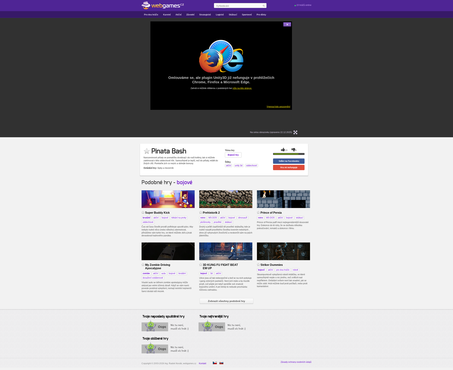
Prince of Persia (271, 212)
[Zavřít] (287, 24)
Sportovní (247, 14)
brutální (182, 273)
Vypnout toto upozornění (278, 106)
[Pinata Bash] (221, 363)
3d (211, 273)
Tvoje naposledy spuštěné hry (163, 316)
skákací (228, 222)
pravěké (218, 222)
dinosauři (242, 217)
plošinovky (205, 222)
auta (163, 273)
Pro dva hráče (151, 14)
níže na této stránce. (242, 88)
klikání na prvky (178, 217)
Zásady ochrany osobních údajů (296, 362)
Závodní (190, 14)
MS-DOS (212, 217)
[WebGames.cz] (163, 5)
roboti (295, 270)
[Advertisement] (106, 74)
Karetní (167, 14)
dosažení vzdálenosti (153, 278)
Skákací (233, 14)
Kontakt (202, 363)
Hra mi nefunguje (288, 167)
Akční (178, 14)
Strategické (205, 14)
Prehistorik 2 (211, 212)
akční (156, 217)
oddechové (148, 222)
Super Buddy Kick (157, 212)
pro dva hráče (282, 270)
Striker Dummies (271, 264)
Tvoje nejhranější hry (214, 316)
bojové (184, 182)
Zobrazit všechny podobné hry (226, 301)
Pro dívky (261, 14)
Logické (220, 14)
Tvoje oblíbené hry (155, 338)
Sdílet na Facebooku (289, 161)
